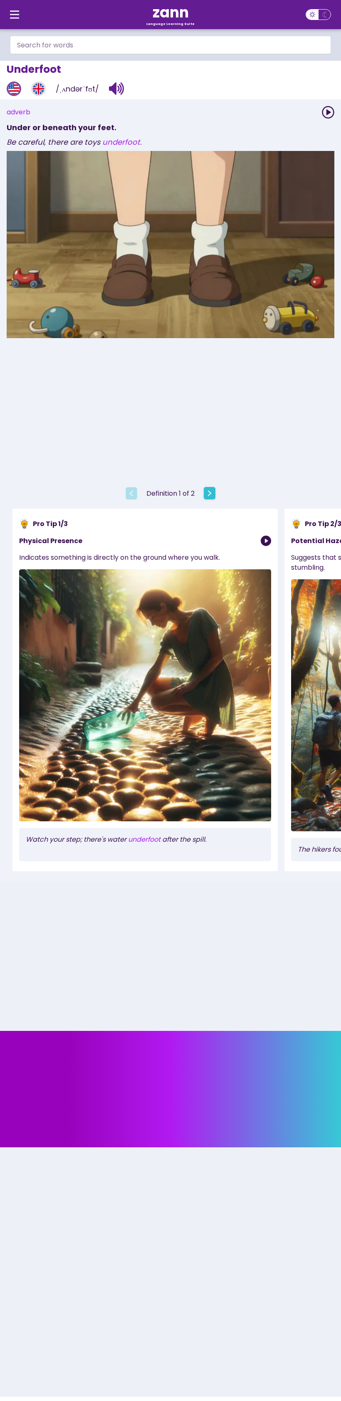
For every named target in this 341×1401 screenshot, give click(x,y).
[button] (116, 88)
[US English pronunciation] (14, 89)
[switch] (318, 14)
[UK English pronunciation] (38, 89)
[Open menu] (14, 14)
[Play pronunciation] (328, 112)
